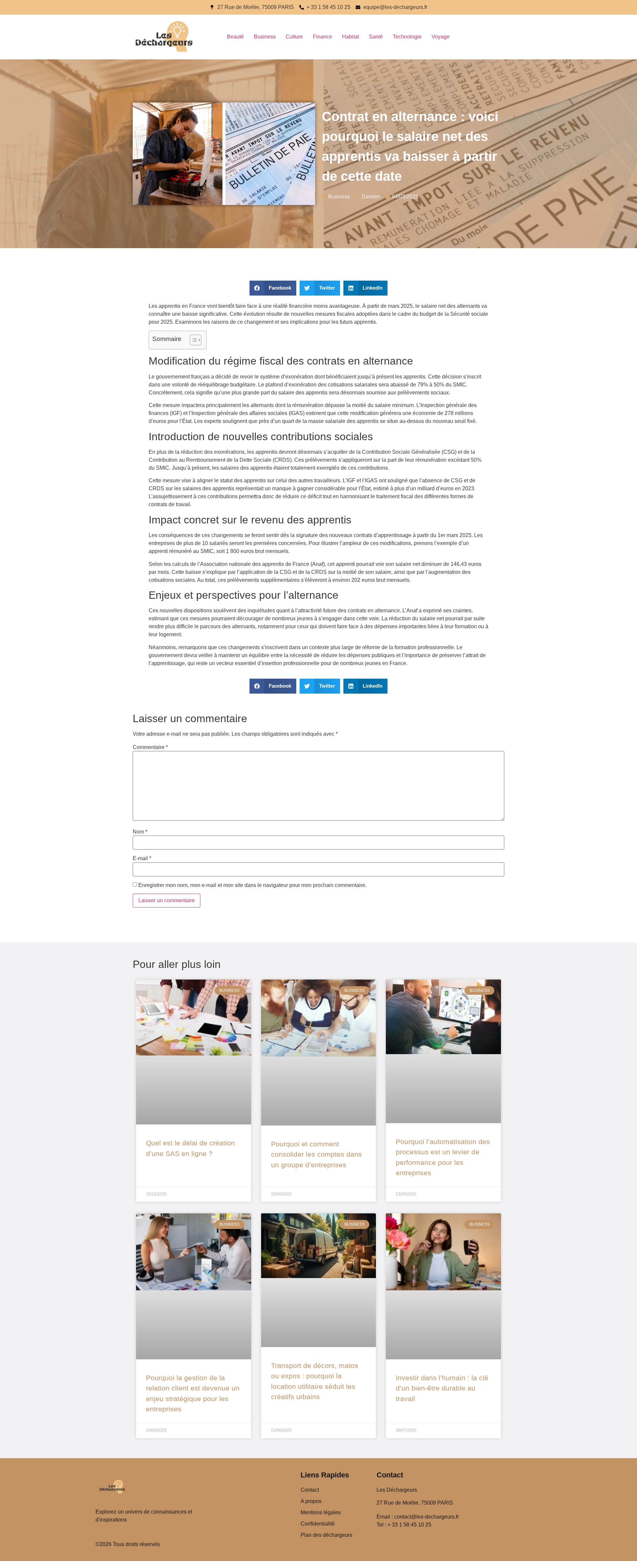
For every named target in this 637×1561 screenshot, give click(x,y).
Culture (294, 36)
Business (265, 36)
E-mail (142, 858)
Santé (376, 36)
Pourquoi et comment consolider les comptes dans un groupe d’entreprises (316, 1154)
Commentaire (150, 747)
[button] (273, 288)
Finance (322, 36)
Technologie (407, 36)
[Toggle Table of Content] (192, 340)
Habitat (350, 36)
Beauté (235, 36)
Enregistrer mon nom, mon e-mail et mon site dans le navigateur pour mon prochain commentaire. (252, 885)
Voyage (441, 36)
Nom (140, 832)
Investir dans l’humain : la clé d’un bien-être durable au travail (442, 1388)
